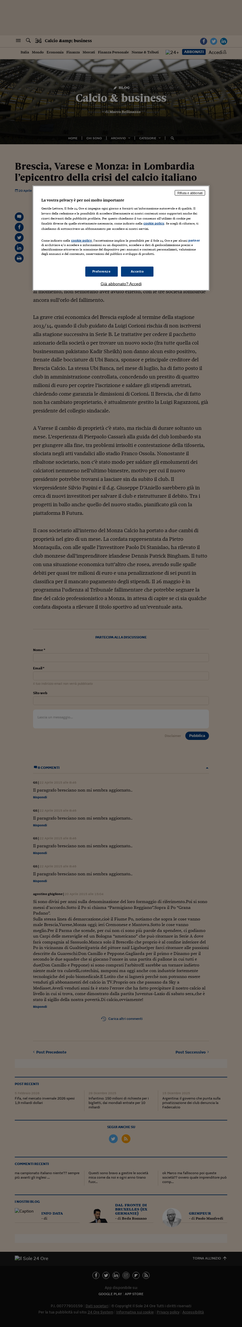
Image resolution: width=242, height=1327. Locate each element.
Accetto (137, 271)
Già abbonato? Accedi (121, 283)
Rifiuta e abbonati (189, 192)
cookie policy (153, 223)
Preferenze (101, 271)
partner (194, 240)
